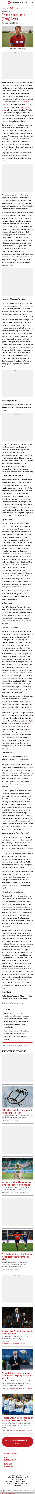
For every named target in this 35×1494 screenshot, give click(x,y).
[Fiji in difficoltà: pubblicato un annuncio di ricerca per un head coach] (17, 1097)
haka (26, 1045)
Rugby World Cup (23, 1193)
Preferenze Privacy (10, 1460)
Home (3, 8)
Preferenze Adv (8, 1466)
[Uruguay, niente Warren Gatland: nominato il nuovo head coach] (17, 1318)
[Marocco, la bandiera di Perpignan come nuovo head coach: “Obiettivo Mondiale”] (17, 1169)
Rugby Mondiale (14, 8)
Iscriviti (28, 996)
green (20, 1045)
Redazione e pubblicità (11, 1453)
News (7, 8)
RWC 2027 (22, 1344)
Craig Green (12, 1045)
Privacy (6, 1457)
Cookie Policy (8, 1464)
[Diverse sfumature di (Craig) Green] (17, 36)
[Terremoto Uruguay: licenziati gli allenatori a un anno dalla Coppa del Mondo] (17, 1405)
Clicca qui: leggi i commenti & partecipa (17, 1442)
